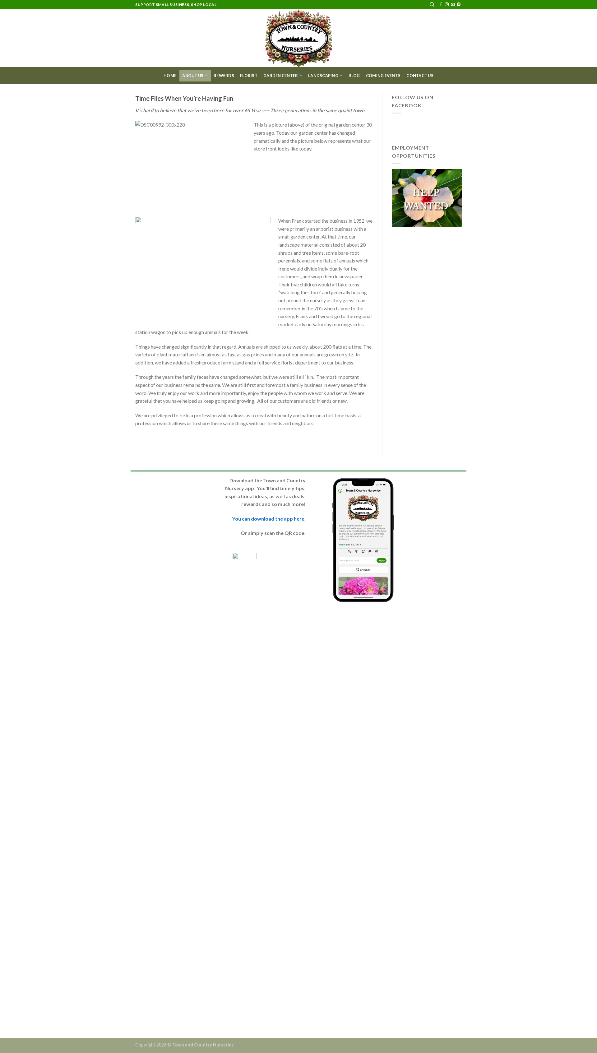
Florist (248, 75)
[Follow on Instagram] (447, 4)
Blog (354, 75)
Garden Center (280, 75)
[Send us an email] (453, 4)
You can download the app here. (269, 519)
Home (170, 75)
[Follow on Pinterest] (458, 4)
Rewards (224, 75)
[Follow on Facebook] (441, 4)
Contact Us (419, 75)
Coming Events (383, 75)
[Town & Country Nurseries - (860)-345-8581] (299, 38)
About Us (192, 75)
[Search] (432, 4)
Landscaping (323, 75)
